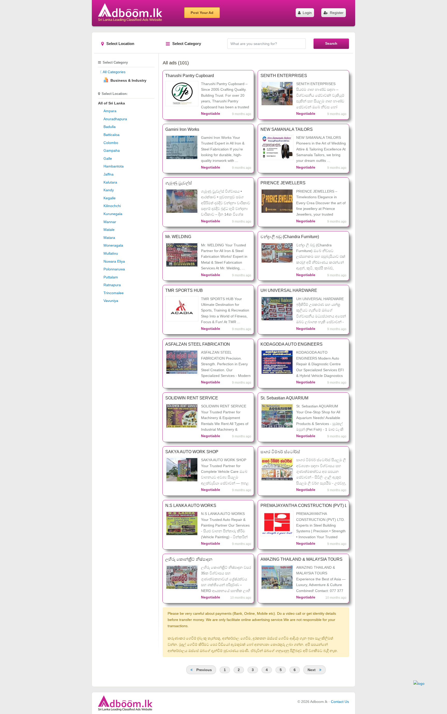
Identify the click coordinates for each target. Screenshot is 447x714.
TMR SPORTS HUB (184, 290)
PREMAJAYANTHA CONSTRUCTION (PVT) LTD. (303, 505)
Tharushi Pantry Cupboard (189, 75)
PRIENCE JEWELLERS (283, 183)
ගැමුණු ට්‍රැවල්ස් (178, 183)
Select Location (120, 43)
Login (307, 13)
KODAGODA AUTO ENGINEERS (291, 344)
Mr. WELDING (178, 236)
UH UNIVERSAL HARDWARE (288, 290)
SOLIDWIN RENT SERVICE (191, 398)
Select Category (186, 43)
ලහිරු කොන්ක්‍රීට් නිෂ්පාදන (188, 559)
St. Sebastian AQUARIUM (284, 398)
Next (312, 670)
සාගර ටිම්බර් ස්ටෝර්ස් (280, 452)
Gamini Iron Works (182, 129)
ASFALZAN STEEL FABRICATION (197, 344)
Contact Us (340, 702)
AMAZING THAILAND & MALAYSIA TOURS (301, 559)
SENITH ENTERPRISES (283, 75)
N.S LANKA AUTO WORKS (190, 505)
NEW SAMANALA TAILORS (286, 129)
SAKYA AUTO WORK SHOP (191, 452)
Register (336, 13)
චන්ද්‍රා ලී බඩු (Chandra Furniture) (289, 236)
